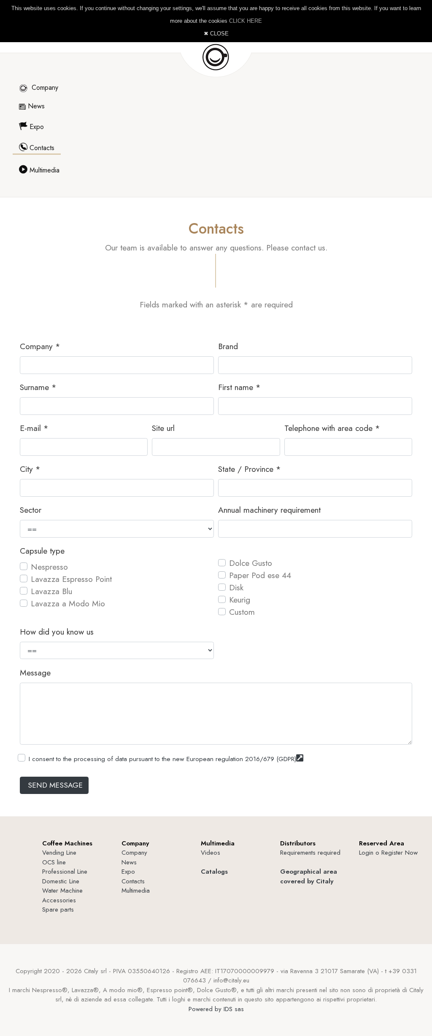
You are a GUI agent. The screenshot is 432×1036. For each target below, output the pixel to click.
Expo (35, 127)
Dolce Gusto (250, 563)
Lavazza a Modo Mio (68, 603)
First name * (239, 387)
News (35, 106)
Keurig (239, 599)
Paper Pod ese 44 (260, 575)
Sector (30, 510)
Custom (242, 612)
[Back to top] (406, 1010)
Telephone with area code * (332, 428)
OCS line (54, 862)
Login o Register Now (388, 852)
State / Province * (249, 469)
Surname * (38, 387)
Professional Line (64, 871)
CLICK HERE (245, 21)
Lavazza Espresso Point (71, 579)
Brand (228, 346)
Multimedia (43, 170)
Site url (163, 428)
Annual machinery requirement (269, 510)
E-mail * (34, 428)
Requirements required (310, 852)
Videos (210, 852)
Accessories (59, 900)
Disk (236, 587)
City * (30, 469)
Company (44, 87)
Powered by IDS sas (216, 1009)
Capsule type (42, 551)
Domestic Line (60, 881)
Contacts (40, 148)
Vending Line (59, 852)
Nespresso (49, 567)
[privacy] (299, 758)
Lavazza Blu (51, 591)
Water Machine (62, 890)
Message (35, 672)
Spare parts (58, 909)
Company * (40, 346)
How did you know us (57, 632)
